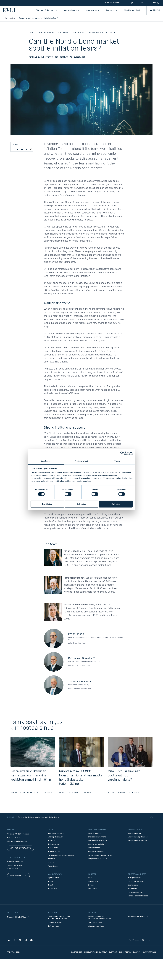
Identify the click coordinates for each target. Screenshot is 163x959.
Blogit (32, 33)
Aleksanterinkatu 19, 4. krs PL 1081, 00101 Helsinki (59, 918)
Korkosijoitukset (48, 33)
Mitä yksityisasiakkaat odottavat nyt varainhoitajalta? (124, 775)
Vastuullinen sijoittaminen (138, 837)
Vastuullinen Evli (134, 833)
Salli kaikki (115, 504)
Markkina (64, 33)
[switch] (68, 494)
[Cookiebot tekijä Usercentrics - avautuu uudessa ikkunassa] (122, 453)
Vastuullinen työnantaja (137, 841)
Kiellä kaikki (47, 504)
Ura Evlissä (92, 889)
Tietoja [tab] (117, 461)
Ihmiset (121, 793)
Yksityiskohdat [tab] (81, 461)
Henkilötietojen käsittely (95, 952)
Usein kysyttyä (54, 852)
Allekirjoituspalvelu (55, 837)
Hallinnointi (132, 889)
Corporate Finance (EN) (97, 859)
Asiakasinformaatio (56, 833)
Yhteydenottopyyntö (20, 848)
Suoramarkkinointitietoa (120, 952)
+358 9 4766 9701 (14, 865)
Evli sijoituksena (134, 878)
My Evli (156, 11)
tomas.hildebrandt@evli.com (79, 689)
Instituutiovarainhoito (97, 837)
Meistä (91, 878)
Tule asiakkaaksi (113, 3)
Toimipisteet (93, 881)
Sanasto (51, 863)
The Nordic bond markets (57, 386)
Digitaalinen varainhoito (97, 841)
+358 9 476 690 (13, 838)
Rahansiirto (53, 848)
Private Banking (94, 833)
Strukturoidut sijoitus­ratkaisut (100, 855)
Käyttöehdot (76, 952)
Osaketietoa (133, 885)
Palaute (51, 841)
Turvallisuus (53, 866)
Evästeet (136, 952)
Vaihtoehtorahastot (96, 852)
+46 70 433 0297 (95, 922)
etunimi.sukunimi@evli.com (17, 841)
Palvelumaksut (54, 844)
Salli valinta (81, 504)
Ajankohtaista (92, 11)
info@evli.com (12, 869)
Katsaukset (53, 889)
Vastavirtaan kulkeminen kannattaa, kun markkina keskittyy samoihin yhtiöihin (31, 775)
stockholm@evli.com (96, 926)
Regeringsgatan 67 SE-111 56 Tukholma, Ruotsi (99, 918)
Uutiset (51, 881)
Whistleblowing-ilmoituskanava (61, 855)
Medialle (51, 859)
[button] (13, 149)
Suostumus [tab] (46, 461)
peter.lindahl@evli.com (77, 643)
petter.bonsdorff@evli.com (79, 665)
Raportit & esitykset (136, 881)
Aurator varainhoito (96, 844)
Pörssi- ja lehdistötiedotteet (139, 896)
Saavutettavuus (149, 952)
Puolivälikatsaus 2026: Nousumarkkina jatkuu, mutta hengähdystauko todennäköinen (80, 778)
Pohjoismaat (79, 33)
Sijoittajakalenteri (135, 892)
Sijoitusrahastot (29, 793)
